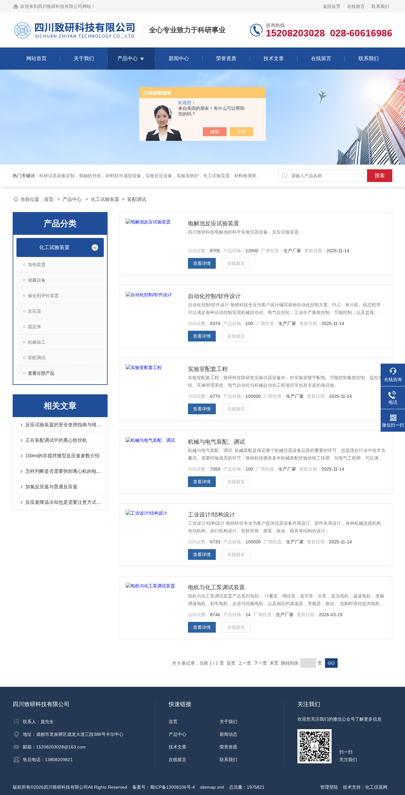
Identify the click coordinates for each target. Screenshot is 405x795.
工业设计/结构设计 (211, 514)
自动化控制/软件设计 (214, 296)
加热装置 (37, 264)
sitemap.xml (212, 787)
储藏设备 (37, 280)
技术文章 (274, 58)
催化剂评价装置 (43, 295)
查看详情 (202, 263)
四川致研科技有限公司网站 (64, 6)
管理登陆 (329, 787)
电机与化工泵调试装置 (216, 587)
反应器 (34, 311)
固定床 (34, 326)
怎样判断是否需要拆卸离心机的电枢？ (63, 471)
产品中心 (127, 58)
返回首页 (331, 6)
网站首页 (36, 58)
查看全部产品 (41, 373)
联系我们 (380, 6)
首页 (49, 199)
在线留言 (356, 6)
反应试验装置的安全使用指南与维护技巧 (63, 424)
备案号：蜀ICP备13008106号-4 (163, 787)
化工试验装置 (105, 199)
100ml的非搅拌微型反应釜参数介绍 (62, 455)
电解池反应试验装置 (213, 223)
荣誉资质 (226, 58)
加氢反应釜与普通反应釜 (51, 486)
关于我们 (84, 58)
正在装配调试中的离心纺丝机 (56, 440)
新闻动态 (228, 734)
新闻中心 (179, 58)
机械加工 (37, 342)
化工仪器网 (376, 787)
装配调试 (136, 199)
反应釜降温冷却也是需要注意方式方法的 (63, 502)
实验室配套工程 (208, 369)
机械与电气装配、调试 (216, 442)
